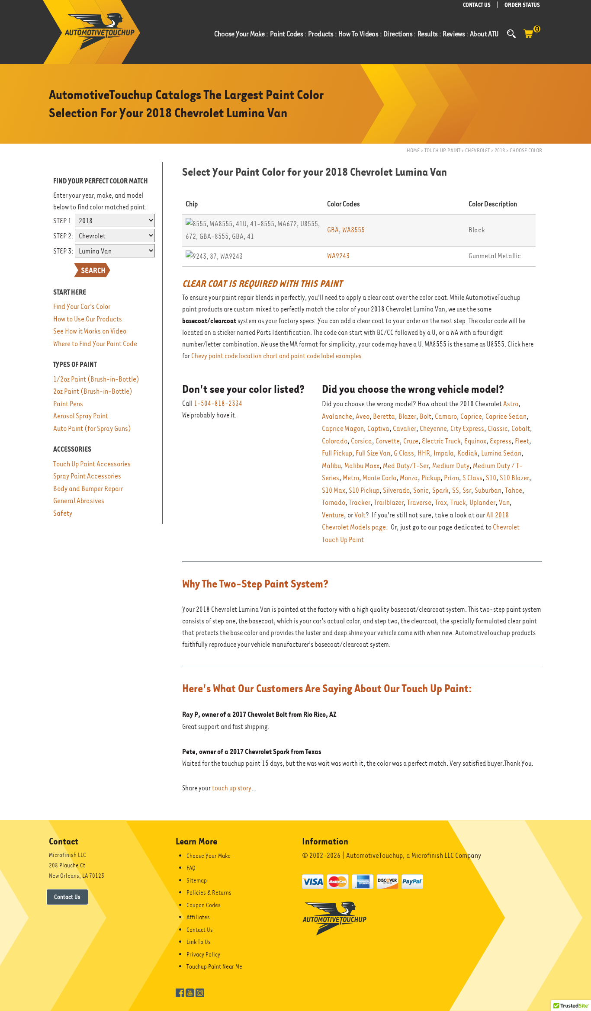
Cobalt (520, 428)
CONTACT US (477, 5)
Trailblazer (389, 502)
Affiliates (198, 917)
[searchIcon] (511, 33)
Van (504, 502)
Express (500, 441)
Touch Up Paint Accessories (92, 464)
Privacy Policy (203, 954)
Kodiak (467, 453)
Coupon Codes (203, 905)
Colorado (334, 441)
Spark (440, 490)
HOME (413, 150)
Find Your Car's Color (81, 306)
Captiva (378, 428)
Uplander (482, 502)
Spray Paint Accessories (87, 476)
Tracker (359, 502)
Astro (510, 404)
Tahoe (513, 490)
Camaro (446, 416)
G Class (404, 453)
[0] (528, 38)
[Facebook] (180, 992)
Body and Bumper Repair (88, 489)
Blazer (407, 416)
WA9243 (338, 256)
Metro (351, 478)
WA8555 (353, 230)
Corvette (388, 441)
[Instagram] (200, 992)
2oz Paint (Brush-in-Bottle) (92, 391)
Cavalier (404, 428)
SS (455, 490)
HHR (424, 453)
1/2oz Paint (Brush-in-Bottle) (96, 379)
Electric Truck (441, 441)
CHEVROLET (477, 150)
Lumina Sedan (501, 453)
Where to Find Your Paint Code (95, 344)
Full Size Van (373, 453)
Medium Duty (450, 466)
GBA (333, 230)
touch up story (231, 788)
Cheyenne (433, 428)
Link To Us (198, 941)
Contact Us (67, 896)
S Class (472, 478)
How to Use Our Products (87, 319)
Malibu (331, 466)
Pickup (430, 478)
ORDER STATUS (522, 5)
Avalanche (337, 416)
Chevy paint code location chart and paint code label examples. (277, 356)
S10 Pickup (364, 490)
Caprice (471, 416)
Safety (62, 513)
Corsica (361, 441)
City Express (467, 428)
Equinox (475, 441)
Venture (333, 515)
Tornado (333, 502)
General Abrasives (78, 501)
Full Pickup (337, 453)
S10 (491, 478)
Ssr (467, 490)
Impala (444, 453)
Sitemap (196, 880)
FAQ (191, 867)
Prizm (451, 478)
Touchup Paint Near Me (214, 966)
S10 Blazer (514, 478)
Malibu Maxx (361, 466)
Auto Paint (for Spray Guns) (92, 428)
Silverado (396, 490)
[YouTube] (190, 992)
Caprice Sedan (506, 416)
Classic (498, 428)
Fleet (522, 441)
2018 (500, 150)
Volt (360, 515)
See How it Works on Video (89, 331)
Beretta (384, 416)
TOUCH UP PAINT (442, 150)
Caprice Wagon (343, 428)
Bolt (425, 416)
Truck (458, 502)
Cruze (410, 441)
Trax (441, 502)
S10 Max (333, 490)
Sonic (421, 490)
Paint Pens (68, 404)
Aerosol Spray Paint (80, 416)
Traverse (419, 502)
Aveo (362, 416)
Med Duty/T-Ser (406, 466)
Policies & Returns (208, 892)
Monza (409, 478)
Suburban (488, 490)
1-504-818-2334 (218, 404)
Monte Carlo (379, 478)
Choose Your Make (208, 855)
